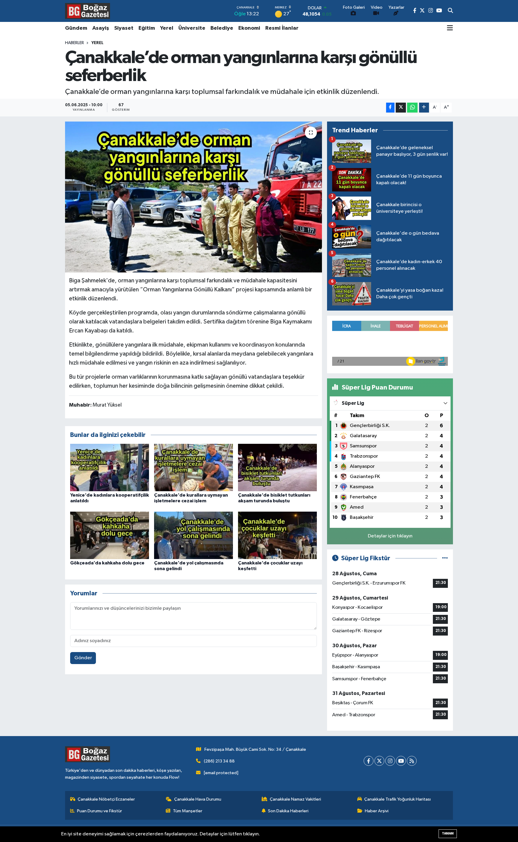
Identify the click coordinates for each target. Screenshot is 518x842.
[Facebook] (369, 761)
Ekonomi (249, 28)
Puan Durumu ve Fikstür (99, 811)
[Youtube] (401, 761)
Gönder (83, 657)
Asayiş (100, 28)
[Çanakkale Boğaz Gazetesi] (87, 10)
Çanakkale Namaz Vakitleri (295, 799)
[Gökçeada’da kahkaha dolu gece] (109, 535)
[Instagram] (390, 761)
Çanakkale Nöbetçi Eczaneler (106, 799)
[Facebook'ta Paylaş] (390, 108)
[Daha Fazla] (424, 108)
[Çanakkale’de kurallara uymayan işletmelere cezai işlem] (193, 467)
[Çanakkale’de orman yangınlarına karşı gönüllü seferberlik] (193, 197)
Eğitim (146, 28)
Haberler (74, 43)
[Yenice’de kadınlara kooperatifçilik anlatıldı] (109, 467)
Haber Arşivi (377, 811)
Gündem (76, 28)
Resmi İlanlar (282, 28)
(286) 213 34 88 (219, 761)
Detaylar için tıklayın (390, 536)
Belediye (221, 28)
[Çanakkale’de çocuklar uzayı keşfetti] (277, 535)
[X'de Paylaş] (401, 108)
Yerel (166, 28)
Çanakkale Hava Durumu (197, 799)
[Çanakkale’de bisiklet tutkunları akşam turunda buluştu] (277, 467)
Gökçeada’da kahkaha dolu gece (107, 563)
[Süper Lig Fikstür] (445, 558)
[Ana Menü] (450, 28)
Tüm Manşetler (187, 811)
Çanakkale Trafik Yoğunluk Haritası (397, 799)
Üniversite (191, 28)
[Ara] (450, 11)
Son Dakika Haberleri (288, 811)
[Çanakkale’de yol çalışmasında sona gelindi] (193, 535)
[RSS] (412, 761)
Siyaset (123, 28)
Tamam (448, 833)
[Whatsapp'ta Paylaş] (412, 108)
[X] (379, 761)
